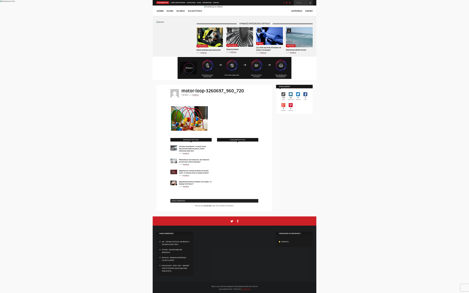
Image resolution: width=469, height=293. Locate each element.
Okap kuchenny (232, 49)
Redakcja (204, 53)
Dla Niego (180, 11)
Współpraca (296, 11)
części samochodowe (178, 3)
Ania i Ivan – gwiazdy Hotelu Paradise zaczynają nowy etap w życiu (175, 268)
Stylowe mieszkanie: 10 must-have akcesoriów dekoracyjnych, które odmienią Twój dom (192, 149)
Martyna (165, 258)
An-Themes (245, 289)
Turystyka (290, 46)
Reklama (284, 242)
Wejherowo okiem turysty (296, 50)
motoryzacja (191, 3)
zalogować (207, 206)
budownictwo (207, 3)
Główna (160, 11)
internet (216, 3)
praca (199, 3)
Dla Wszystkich (195, 11)
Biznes (259, 43)
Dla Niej (170, 11)
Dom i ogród (232, 45)
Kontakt (309, 11)
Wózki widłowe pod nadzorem (209, 50)
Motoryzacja (202, 46)
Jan (163, 242)
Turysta (165, 250)
